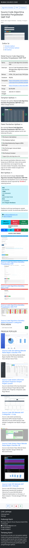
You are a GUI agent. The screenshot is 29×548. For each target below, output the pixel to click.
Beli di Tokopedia (6, 222)
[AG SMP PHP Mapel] (21, 120)
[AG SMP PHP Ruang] (23, 120)
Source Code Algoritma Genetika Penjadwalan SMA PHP (12, 306)
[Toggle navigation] (26, 2)
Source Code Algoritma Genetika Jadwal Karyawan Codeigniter (12, 321)
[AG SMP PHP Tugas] (15, 120)
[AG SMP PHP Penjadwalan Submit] (13, 120)
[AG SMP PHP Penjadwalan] (19, 120)
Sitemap (3, 516)
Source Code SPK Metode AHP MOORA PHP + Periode (13, 485)
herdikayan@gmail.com (11, 215)
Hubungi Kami (5, 514)
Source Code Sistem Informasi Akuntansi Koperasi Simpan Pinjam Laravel (13, 381)
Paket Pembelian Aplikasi (12, 48)
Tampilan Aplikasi (10, 46)
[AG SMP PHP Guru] (8, 120)
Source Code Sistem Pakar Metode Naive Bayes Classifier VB (14, 444)
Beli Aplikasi (8, 50)
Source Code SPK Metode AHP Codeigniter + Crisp (13, 413)
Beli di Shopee (15, 222)
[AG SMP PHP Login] (10, 120)
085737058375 (8, 216)
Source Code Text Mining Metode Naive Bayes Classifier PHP (14, 352)
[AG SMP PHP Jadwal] (17, 120)
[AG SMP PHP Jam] (11, 120)
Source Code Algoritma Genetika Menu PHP (12, 287)
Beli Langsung (24, 222)
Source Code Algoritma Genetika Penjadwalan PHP (12, 263)
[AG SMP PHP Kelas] (6, 120)
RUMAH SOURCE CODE (9, 2)
